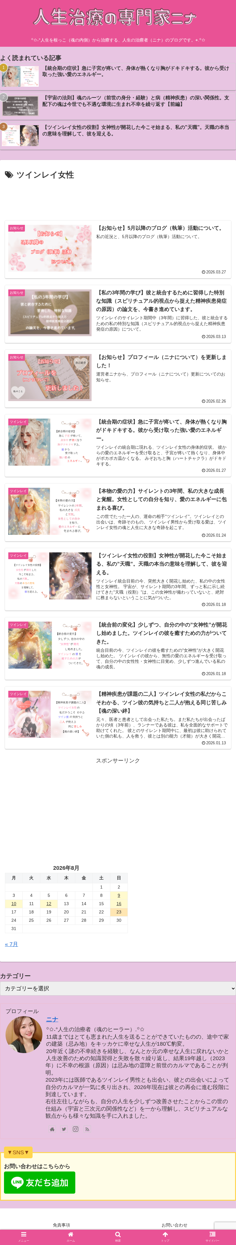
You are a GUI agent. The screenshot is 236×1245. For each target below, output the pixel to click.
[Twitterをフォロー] (64, 1129)
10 (13, 903)
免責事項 (61, 1225)
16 (118, 903)
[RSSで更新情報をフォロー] (87, 1129)
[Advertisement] (118, 199)
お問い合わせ (174, 1225)
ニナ (52, 1019)
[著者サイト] (52, 1129)
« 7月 (11, 944)
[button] (218, 784)
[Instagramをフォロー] (75, 1129)
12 (48, 903)
